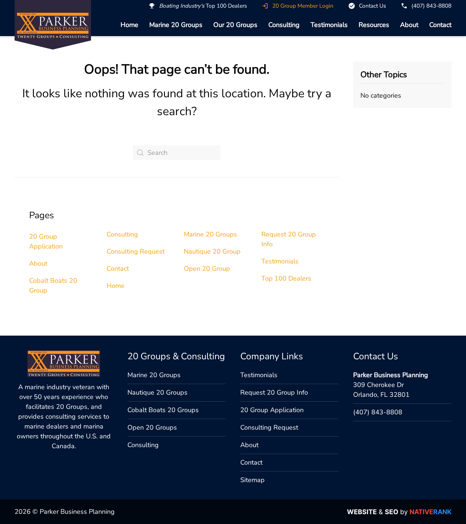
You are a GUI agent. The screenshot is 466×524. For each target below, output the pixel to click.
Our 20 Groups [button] (235, 24)
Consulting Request (136, 251)
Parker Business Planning (390, 375)
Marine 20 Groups (175, 24)
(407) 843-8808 (377, 412)
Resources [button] (374, 24)
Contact (440, 24)
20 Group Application (272, 410)
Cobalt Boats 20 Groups (163, 410)
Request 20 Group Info (274, 392)
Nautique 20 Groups (157, 392)
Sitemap (252, 480)
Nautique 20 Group (212, 251)
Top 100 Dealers (286, 278)
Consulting (284, 24)
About (409, 24)
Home (129, 24)
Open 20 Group (207, 268)
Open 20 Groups (152, 427)
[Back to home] (52, 25)
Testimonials (329, 24)
